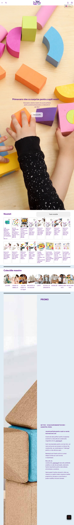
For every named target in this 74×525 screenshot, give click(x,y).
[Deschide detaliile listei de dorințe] (69, 517)
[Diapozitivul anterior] (6, 222)
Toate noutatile (53, 214)
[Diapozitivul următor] (10, 222)
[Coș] (72, 3)
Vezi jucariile (37, 114)
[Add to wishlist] (9, 220)
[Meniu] (2, 3)
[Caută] (6, 3)
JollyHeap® (58, 441)
